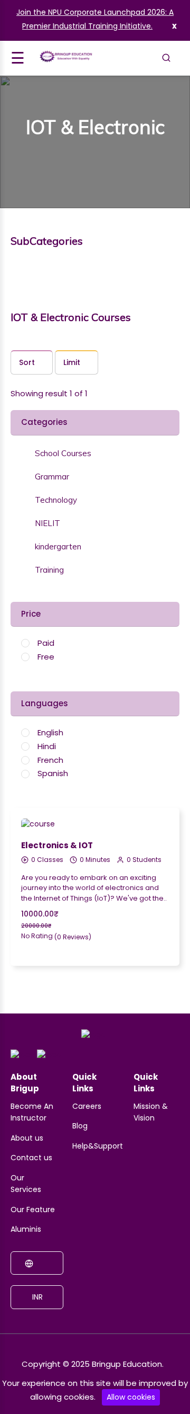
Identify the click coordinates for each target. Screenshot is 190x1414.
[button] (56, 453)
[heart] (157, 827)
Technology (56, 500)
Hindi (46, 746)
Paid (45, 642)
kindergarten (58, 547)
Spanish (52, 773)
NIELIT (47, 523)
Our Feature (33, 1209)
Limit (71, 362)
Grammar (52, 477)
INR (36, 1297)
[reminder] (157, 808)
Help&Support (97, 1146)
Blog (80, 1125)
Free (45, 656)
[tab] (95, 452)
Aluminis (26, 1229)
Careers (86, 1106)
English (50, 732)
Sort (27, 362)
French (50, 760)
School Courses (63, 453)
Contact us (31, 1157)
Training (49, 570)
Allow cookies (131, 1397)
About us (27, 1138)
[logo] (93, 1038)
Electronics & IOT (57, 845)
